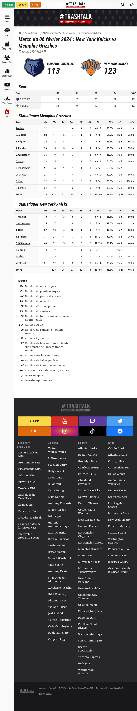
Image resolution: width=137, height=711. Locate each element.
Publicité (62, 688)
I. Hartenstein (23, 223)
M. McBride (21, 263)
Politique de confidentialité (81, 688)
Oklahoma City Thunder (87, 596)
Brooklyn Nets (87, 461)
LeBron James (57, 458)
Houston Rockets (89, 519)
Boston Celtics (87, 454)
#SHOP (22, 4)
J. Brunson (21, 236)
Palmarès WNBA (118, 549)
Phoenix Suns (87, 617)
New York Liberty (119, 519)
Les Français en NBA (28, 454)
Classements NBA (29, 469)
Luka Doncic (56, 496)
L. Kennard (21, 187)
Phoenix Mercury (119, 526)
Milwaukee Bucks (89, 562)
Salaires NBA (26, 475)
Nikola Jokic (56, 516)
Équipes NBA (26, 504)
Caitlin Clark (116, 448)
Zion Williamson (59, 539)
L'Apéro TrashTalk (30, 517)
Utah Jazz (84, 663)
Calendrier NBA (32, 33)
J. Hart (19, 230)
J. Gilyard (21, 141)
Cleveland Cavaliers (84, 482)
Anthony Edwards (59, 503)
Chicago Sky (116, 461)
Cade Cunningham (60, 626)
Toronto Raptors (89, 657)
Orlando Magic (87, 604)
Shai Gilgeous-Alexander (57, 579)
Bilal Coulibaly (57, 594)
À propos (42, 688)
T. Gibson (20, 249)
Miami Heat (85, 555)
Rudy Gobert (56, 471)
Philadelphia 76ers (90, 611)
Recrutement (101, 688)
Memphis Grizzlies (90, 549)
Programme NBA (29, 462)
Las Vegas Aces (117, 496)
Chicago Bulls (87, 474)
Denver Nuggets (88, 496)
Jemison (20, 128)
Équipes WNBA (117, 555)
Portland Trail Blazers (87, 626)
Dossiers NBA (26, 488)
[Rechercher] (122, 4)
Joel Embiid (55, 613)
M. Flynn (20, 256)
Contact (52, 688)
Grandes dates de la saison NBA (29, 525)
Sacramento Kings (90, 634)
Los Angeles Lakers (90, 542)
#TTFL (35, 4)
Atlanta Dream (117, 454)
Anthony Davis (57, 571)
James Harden (57, 509)
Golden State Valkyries (116, 482)
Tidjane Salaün (57, 607)
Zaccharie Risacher (60, 587)
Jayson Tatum (57, 552)
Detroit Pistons (88, 503)
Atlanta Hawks (87, 448)
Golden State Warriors (86, 511)
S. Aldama (21, 135)
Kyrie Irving (56, 490)
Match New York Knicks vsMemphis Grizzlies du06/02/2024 (72, 33)
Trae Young (55, 564)
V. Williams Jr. (23, 154)
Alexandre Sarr (58, 600)
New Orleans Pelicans (86, 580)
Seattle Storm (117, 532)
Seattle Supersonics (86, 648)
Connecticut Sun (119, 467)
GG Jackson (21, 174)
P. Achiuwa (21, 216)
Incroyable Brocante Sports (28, 535)
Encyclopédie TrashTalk (26, 496)
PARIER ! (8, 4)
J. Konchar (21, 148)
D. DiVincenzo (23, 243)
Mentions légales (117, 688)
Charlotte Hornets (90, 467)
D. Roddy (20, 161)
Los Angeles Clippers (86, 534)
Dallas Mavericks (89, 490)
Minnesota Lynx (118, 513)
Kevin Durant (56, 477)
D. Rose (19, 181)
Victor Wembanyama (57, 450)
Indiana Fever (117, 490)
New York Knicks (89, 588)
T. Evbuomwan (23, 168)
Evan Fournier (57, 532)
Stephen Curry (57, 464)
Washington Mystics (116, 540)
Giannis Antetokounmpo (58, 524)
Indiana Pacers (88, 526)
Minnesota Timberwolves (87, 570)
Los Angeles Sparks (116, 505)
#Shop (34, 421)
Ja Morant (54, 484)
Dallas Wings (116, 474)
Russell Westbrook (60, 558)
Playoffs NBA (26, 481)
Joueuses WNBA (118, 562)
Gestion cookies (45, 693)
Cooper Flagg (56, 639)
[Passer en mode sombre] (132, 4)
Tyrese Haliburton (60, 619)
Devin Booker (57, 545)
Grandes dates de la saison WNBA (119, 570)
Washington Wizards (86, 671)
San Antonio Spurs (90, 640)
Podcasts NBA (27, 511)
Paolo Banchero (58, 632)
